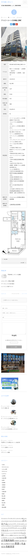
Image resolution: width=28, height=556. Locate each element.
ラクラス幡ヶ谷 (5, 408)
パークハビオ (19, 528)
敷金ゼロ (8, 543)
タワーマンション (5, 466)
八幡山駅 (3, 484)
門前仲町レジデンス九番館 (14, 274)
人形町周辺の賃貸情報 (15, 204)
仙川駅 (3, 480)
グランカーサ (19, 521)
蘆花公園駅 (4, 507)
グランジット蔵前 (5, 452)
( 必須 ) (5, 308)
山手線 (4, 543)
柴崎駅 (3, 500)
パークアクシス (12, 528)
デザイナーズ (5, 416)
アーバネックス (11, 518)
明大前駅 (3, 498)
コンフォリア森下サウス (7, 286)
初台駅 (8, 406)
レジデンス (4, 17)
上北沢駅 (3, 475)
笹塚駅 (3, 504)
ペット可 (5, 535)
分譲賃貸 (3, 486)
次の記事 (22, 262)
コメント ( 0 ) (24, 293)
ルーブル (9, 537)
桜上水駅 (3, 502)
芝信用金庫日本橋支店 (15, 190)
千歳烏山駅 (4, 491)
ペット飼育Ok (10, 535)
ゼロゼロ (16, 525)
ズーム (13, 525)
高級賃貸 (10, 546)
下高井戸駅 (4, 478)
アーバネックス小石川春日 (7, 283)
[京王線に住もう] (7, 2)
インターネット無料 (19, 518)
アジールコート (4, 518)
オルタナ (7, 521)
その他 (3, 464)
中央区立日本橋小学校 (18, 159)
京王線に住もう (9, 553)
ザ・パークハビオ (19, 524)
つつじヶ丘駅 (4, 469)
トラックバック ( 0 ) (15, 293)
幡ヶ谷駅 (3, 495)
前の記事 (5, 259)
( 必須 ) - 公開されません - (9, 312)
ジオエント (9, 525)
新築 (17, 543)
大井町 (20, 540)
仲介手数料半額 (20, 537)
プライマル (17, 530)
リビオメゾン (15, 535)
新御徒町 (13, 543)
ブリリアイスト (12, 530)
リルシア (20, 535)
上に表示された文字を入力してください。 (14, 340)
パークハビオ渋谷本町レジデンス (9, 429)
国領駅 (3, 493)
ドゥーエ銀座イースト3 (7, 447)
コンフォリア (11, 524)
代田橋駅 (3, 482)
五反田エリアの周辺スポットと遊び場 (10, 442)
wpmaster (20, 17)
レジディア (13, 537)
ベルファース (16, 533)
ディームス (20, 525)
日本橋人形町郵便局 (18, 173)
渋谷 (20, 543)
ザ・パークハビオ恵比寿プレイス (9, 418)
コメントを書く (12, 17)
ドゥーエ (5, 528)
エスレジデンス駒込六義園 (7, 281)
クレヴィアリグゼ (13, 521)
